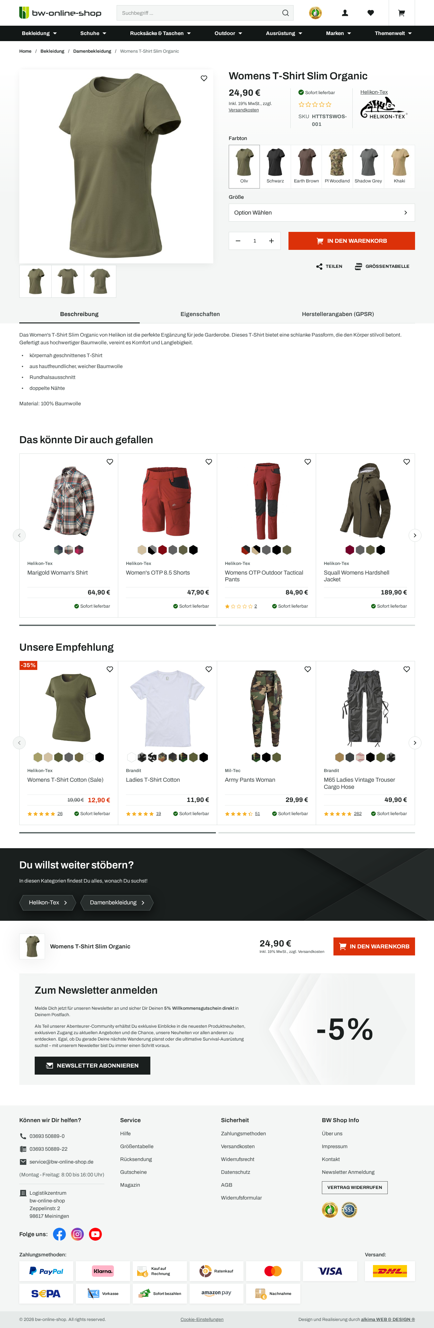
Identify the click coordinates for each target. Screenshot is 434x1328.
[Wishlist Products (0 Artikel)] (371, 13)
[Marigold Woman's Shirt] (69, 501)
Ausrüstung (280, 33)
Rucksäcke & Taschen (157, 33)
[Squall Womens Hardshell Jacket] (365, 501)
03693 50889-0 (47, 1136)
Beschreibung (79, 314)
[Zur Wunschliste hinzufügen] (204, 78)
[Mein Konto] (345, 13)
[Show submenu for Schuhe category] (104, 33)
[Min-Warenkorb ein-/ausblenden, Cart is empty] (402, 13)
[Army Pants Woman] (266, 708)
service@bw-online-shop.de (61, 1162)
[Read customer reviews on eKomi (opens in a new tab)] (315, 12)
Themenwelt (390, 33)
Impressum (335, 1146)
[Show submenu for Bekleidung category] (55, 33)
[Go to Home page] (64, 13)
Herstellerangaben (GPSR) (338, 314)
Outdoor (225, 33)
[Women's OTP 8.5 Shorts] (167, 501)
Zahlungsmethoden (243, 1133)
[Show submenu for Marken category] (349, 33)
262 (358, 813)
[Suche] (285, 12)
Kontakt (331, 1159)
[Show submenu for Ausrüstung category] (300, 33)
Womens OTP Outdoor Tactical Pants (264, 576)
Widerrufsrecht (237, 1159)
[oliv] (116, 166)
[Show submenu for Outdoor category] (240, 33)
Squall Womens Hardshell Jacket (356, 576)
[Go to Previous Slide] (19, 535)
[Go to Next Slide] (415, 535)
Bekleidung (36, 33)
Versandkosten (244, 110)
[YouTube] (95, 1234)
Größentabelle (388, 266)
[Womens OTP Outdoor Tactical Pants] (266, 501)
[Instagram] (77, 1234)
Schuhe (89, 33)
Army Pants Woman (250, 780)
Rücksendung (136, 1159)
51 (257, 813)
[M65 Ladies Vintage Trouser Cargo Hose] (365, 708)
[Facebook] (59, 1234)
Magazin (130, 1185)
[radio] (244, 167)
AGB (226, 1185)
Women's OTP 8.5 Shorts (158, 572)
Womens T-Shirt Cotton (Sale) (65, 780)
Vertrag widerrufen (354, 1187)
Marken (335, 33)
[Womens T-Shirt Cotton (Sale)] (69, 708)
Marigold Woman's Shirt (57, 572)
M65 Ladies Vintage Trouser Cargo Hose (359, 783)
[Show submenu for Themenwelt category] (410, 33)
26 (60, 813)
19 (158, 813)
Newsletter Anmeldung (348, 1172)
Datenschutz (235, 1172)
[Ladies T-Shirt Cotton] (167, 708)
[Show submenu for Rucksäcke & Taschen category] (189, 33)
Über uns (332, 1133)
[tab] (117, 625)
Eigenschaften (200, 314)
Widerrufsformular (241, 1197)
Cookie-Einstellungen (202, 1319)
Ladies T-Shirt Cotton (153, 780)
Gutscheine (133, 1172)
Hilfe (125, 1133)
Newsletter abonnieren (98, 1065)
